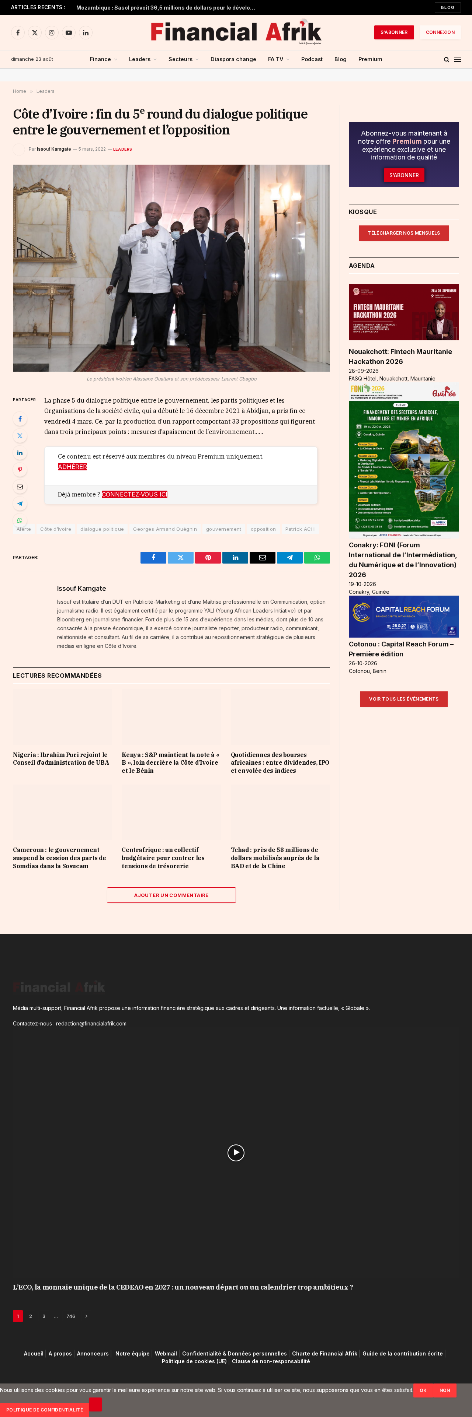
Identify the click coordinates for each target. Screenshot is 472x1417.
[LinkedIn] (20, 453)
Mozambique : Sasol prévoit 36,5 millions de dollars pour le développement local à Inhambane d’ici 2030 (168, 7)
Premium (370, 59)
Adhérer (72, 466)
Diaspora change (233, 59)
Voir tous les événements (404, 699)
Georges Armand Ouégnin (165, 529)
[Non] (95, 1404)
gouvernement (224, 529)
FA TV (275, 59)
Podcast (312, 59)
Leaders (139, 59)
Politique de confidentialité (44, 1410)
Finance (100, 59)
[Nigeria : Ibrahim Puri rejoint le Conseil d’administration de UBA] (62, 717)
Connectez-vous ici (134, 494)
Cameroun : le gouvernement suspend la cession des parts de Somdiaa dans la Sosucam (59, 858)
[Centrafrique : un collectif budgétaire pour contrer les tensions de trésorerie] (171, 812)
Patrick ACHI (300, 529)
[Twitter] (20, 436)
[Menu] (457, 59)
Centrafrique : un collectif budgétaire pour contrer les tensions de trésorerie (163, 858)
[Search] (446, 59)
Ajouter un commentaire (171, 895)
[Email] (20, 487)
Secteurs (180, 59)
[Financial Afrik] (236, 32)
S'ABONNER (394, 32)
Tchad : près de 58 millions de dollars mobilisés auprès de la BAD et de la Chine (275, 858)
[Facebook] (20, 419)
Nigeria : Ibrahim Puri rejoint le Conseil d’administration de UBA (61, 759)
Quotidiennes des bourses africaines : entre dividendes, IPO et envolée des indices (280, 763)
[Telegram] (20, 504)
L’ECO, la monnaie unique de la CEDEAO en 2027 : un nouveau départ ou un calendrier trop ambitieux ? (183, 1287)
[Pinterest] (20, 470)
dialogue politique (102, 529)
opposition (263, 529)
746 (70, 1316)
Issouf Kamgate (54, 149)
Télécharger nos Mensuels (404, 233)
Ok (423, 1390)
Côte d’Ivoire (55, 529)
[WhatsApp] (20, 520)
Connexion (440, 32)
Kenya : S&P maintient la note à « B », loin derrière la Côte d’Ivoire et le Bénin (170, 763)
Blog (448, 7)
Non (445, 1390)
